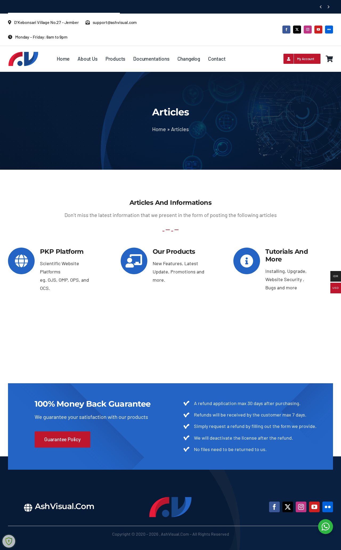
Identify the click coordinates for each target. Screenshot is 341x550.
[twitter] (297, 30)
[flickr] (329, 30)
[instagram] (308, 30)
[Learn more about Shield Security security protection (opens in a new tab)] (9, 541)
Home (159, 129)
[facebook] (286, 30)
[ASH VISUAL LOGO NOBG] (23, 54)
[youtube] (318, 30)
